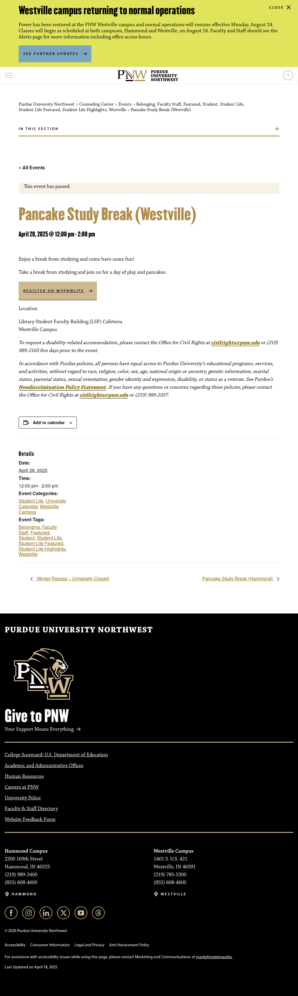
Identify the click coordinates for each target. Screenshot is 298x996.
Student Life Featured (41, 543)
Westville (28, 554)
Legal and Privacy (89, 944)
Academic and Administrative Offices (44, 765)
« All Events (32, 167)
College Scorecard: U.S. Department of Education (56, 755)
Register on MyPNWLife (53, 290)
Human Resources (24, 776)
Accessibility (15, 944)
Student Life (31, 500)
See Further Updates (51, 53)
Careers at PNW (22, 787)
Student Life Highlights (42, 548)
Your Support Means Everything (39, 729)
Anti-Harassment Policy (129, 944)
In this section (39, 128)
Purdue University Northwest (79, 630)
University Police (23, 798)
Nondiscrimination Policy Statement (62, 387)
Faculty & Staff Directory (31, 808)
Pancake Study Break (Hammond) (238, 578)
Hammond (24, 894)
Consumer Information (50, 944)
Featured (40, 532)
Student (27, 537)
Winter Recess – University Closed (72, 578)
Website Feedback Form (30, 819)
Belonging (29, 527)
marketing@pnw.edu (214, 956)
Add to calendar (49, 422)
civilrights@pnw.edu (235, 342)
